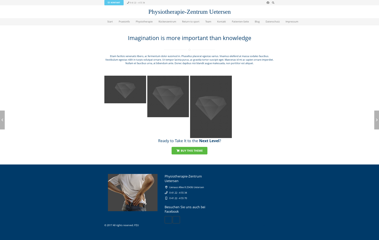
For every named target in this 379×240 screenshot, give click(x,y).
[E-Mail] (168, 219)
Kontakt (248, 225)
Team (205, 225)
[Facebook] (268, 2)
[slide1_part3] (211, 107)
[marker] (168, 96)
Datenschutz (200, 228)
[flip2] (125, 89)
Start (196, 225)
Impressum (262, 225)
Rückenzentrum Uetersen (226, 225)
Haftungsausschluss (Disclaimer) (229, 228)
